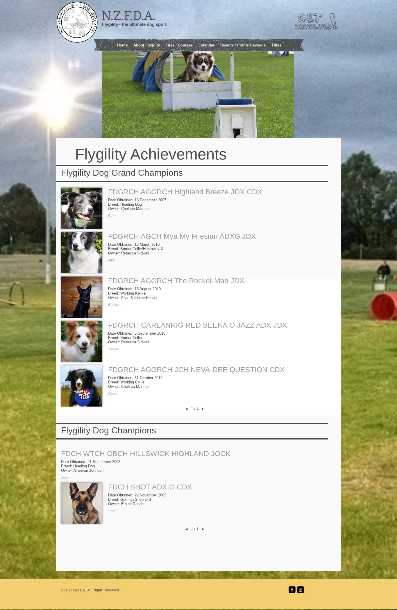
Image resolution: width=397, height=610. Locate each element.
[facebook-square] (292, 589)
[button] (179, 44)
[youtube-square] (300, 589)
